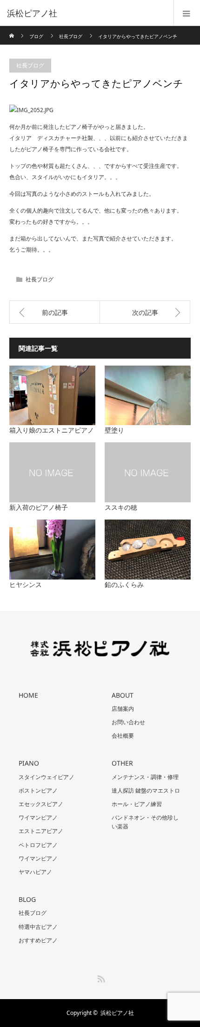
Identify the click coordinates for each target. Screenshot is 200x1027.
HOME (28, 695)
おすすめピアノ (38, 940)
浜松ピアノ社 (117, 1013)
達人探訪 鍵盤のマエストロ (146, 790)
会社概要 (123, 736)
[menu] (186, 13)
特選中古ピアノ (38, 927)
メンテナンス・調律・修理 (145, 777)
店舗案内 (123, 709)
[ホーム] (12, 29)
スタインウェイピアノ (46, 777)
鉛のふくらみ (124, 584)
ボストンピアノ (38, 790)
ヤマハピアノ (35, 872)
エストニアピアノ (41, 831)
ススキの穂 (121, 507)
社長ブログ (70, 36)
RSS (100, 977)
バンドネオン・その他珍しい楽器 (145, 822)
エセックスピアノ (41, 804)
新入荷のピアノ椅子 (38, 507)
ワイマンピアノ (38, 817)
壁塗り (114, 430)
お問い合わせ (128, 722)
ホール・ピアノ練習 (137, 804)
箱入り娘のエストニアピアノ (51, 430)
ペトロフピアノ (38, 845)
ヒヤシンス (25, 584)
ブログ (36, 36)
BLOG (27, 899)
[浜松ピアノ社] (86, 13)
